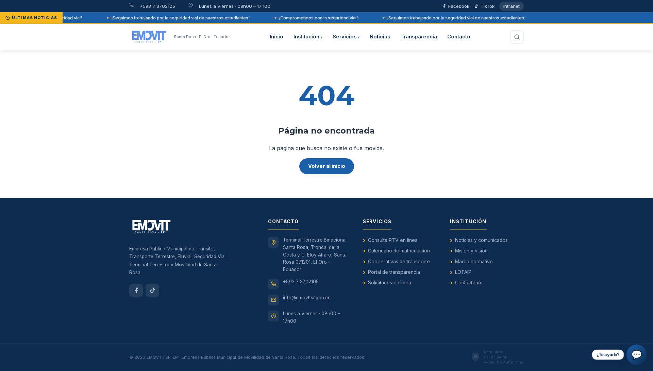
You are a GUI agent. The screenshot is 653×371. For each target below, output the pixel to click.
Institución (308, 37)
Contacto (458, 37)
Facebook (458, 6)
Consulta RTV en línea (393, 240)
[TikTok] (152, 290)
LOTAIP (463, 272)
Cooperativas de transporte (399, 261)
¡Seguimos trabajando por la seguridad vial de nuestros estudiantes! (177, 17)
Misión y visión (471, 250)
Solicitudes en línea (389, 282)
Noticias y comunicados (481, 240)
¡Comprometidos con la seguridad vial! (314, 17)
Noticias (380, 37)
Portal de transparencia (394, 272)
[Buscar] (517, 37)
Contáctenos (469, 282)
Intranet (511, 6)
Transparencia (418, 37)
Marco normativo (474, 261)
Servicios (346, 37)
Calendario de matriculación (399, 250)
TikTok (488, 6)
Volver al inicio (326, 166)
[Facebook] (136, 290)
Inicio (276, 37)
